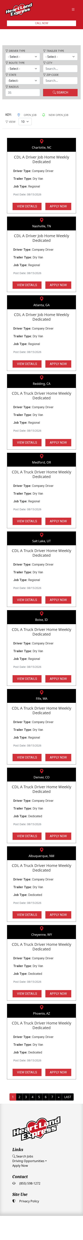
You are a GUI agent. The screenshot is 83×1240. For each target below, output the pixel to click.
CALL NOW (41, 23)
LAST (67, 1097)
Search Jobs (24, 1156)
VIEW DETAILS (27, 206)
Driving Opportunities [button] (28, 1161)
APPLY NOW (58, 206)
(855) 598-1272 (29, 1183)
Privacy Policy (29, 1201)
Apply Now (20, 1165)
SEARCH (62, 92)
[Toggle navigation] (73, 10)
